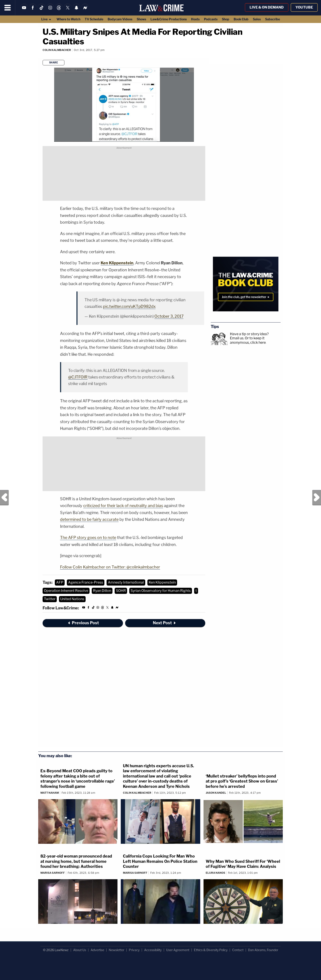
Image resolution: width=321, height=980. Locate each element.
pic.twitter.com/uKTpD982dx (129, 306)
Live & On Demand (267, 7)
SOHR (121, 591)
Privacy (134, 950)
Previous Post (4, 497)
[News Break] (85, 10)
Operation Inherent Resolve (66, 591)
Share (53, 62)
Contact (237, 950)
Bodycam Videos (120, 19)
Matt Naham (49, 792)
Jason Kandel (216, 792)
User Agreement (177, 950)
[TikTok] (41, 10)
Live (44, 19)
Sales (257, 19)
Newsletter (116, 950)
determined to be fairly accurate (89, 519)
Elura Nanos (215, 872)
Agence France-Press (85, 582)
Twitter (49, 599)
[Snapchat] (76, 10)
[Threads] (59, 10)
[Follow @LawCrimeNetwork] (68, 10)
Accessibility (153, 950)
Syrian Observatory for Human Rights (161, 591)
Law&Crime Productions (168, 19)
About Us (79, 950)
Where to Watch (68, 19)
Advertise (97, 950)
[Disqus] (124, 689)
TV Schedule (94, 19)
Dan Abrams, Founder (263, 950)
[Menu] (7, 7)
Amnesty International (126, 582)
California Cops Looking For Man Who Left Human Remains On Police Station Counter (160, 861)
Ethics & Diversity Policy (211, 950)
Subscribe (272, 19)
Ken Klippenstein (162, 582)
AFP (59, 582)
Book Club (241, 19)
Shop (225, 19)
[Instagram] (50, 10)
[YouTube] (24, 10)
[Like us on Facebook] (33, 10)
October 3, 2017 (168, 316)
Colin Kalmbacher (57, 50)
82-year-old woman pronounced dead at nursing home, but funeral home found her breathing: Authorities (76, 861)
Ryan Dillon (102, 591)
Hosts (195, 19)
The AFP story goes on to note (88, 537)
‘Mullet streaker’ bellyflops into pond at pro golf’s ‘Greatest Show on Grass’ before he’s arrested (242, 781)
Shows (141, 19)
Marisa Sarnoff (52, 872)
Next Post (316, 497)
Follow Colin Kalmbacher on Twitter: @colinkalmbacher (110, 567)
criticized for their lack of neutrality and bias (123, 505)
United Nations (72, 599)
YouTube (304, 7)
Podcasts (210, 19)
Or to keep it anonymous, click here (248, 340)
